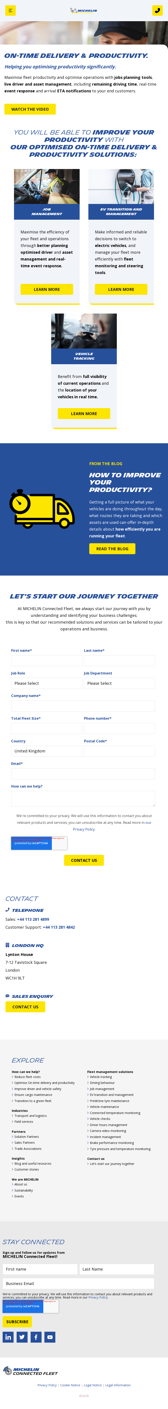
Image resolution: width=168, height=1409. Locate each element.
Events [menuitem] (19, 1196)
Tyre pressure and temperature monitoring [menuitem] (120, 1149)
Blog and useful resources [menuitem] (32, 1163)
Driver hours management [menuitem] (108, 1125)
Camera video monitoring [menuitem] (108, 1131)
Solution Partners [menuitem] (26, 1137)
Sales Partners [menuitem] (24, 1142)
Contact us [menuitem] (96, 1159)
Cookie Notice (70, 1385)
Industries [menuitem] (20, 1111)
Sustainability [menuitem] (23, 1190)
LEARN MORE (47, 289)
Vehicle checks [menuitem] (100, 1119)
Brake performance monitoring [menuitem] (112, 1143)
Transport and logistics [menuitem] (30, 1116)
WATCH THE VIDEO (30, 109)
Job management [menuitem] (102, 1089)
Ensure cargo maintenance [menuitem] (33, 1095)
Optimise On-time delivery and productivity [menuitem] (44, 1083)
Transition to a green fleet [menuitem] (32, 1101)
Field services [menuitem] (23, 1121)
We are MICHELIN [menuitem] (25, 1179)
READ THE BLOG (112, 548)
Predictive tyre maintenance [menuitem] (109, 1101)
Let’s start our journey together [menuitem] (112, 1164)
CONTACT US (25, 1006)
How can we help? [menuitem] (26, 1072)
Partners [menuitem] (19, 1132)
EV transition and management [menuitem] (112, 1095)
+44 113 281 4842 (59, 927)
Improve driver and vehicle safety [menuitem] (37, 1089)
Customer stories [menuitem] (26, 1169)
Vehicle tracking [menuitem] (101, 1077)
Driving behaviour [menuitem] (102, 1083)
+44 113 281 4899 (33, 919)
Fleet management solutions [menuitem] (110, 1072)
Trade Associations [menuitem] (28, 1149)
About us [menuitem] (20, 1184)
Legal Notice (93, 1385)
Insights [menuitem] (18, 1158)
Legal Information (118, 1385)
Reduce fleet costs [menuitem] (27, 1077)
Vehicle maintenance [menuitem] (104, 1107)
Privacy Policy (98, 1297)
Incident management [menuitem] (105, 1137)
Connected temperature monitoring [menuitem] (115, 1113)
